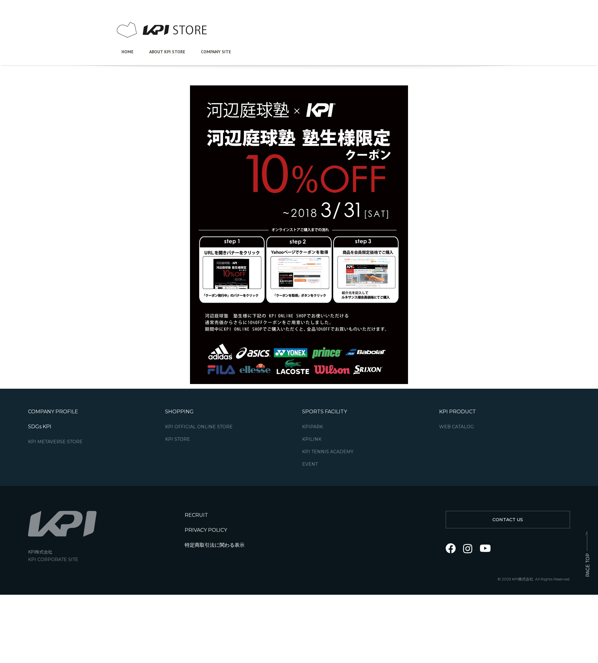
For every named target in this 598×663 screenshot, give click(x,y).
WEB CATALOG (456, 427)
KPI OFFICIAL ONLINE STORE (199, 427)
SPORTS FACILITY (324, 412)
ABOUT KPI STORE (167, 52)
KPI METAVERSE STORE (55, 441)
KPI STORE (177, 439)
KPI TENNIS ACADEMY (328, 451)
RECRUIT (196, 515)
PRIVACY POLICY (206, 530)
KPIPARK (312, 427)
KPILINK (311, 439)
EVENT (310, 464)
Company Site (216, 52)
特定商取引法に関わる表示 (214, 545)
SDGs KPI (39, 427)
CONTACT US (507, 519)
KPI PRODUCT (457, 412)
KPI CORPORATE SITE (53, 559)
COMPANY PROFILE (53, 412)
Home (127, 52)
